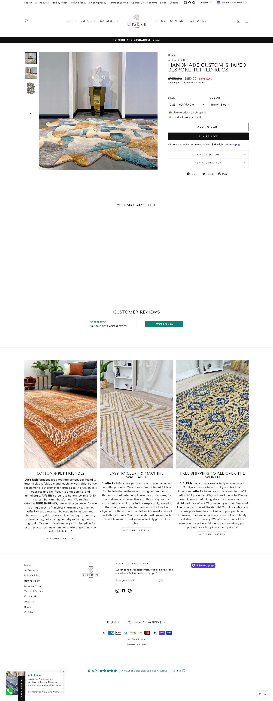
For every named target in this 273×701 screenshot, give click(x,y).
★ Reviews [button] (21, 689)
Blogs (163, 2)
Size (70, 20)
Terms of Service (118, 2)
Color (87, 20)
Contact (177, 20)
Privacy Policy (59, 2)
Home (171, 55)
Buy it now (208, 136)
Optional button (60, 538)
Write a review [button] (164, 323)
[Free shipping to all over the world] (212, 414)
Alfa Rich (176, 60)
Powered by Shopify (136, 644)
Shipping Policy (97, 2)
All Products (42, 2)
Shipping (173, 82)
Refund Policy (78, 2)
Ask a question (208, 162)
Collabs (174, 2)
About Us (152, 2)
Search (28, 2)
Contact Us (137, 2)
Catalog (108, 20)
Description (208, 154)
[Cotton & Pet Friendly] (60, 414)
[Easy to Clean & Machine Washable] (136, 414)
